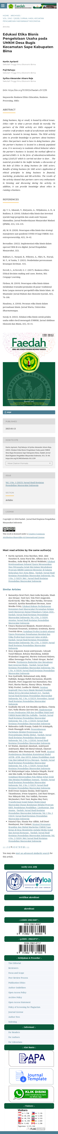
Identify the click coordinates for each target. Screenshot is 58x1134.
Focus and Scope (16, 973)
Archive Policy (15, 997)
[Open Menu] (3, 5)
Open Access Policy (17, 992)
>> (28, 847)
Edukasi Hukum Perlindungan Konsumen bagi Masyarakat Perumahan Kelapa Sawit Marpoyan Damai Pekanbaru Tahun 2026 (31, 609)
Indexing (12, 1021)
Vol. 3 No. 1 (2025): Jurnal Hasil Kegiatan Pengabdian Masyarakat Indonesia (23, 19)
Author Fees (14, 1017)
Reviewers (13, 968)
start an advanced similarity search (32, 853)
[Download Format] (31, 1066)
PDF (9, 412)
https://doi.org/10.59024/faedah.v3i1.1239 (27, 90)
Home (6, 15)
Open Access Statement (19, 1002)
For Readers (14, 1032)
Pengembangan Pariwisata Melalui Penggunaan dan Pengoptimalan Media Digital (27, 732)
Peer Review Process (18, 977)
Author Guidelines (17, 987)
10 (24, 847)
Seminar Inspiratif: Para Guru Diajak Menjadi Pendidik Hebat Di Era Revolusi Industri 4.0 (30, 690)
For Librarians (15, 1042)
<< (4, 847)
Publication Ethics (16, 982)
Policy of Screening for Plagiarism (24, 1007)
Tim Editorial (14, 963)
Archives (15, 15)
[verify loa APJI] (29, 891)
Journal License (15, 1012)
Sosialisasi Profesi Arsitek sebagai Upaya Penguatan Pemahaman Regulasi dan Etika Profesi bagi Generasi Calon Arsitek (31, 634)
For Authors (14, 1037)
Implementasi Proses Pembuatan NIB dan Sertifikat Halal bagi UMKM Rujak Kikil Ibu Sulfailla (31, 712)
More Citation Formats (18, 463)
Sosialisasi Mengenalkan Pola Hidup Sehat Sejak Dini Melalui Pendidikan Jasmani (31, 778)
